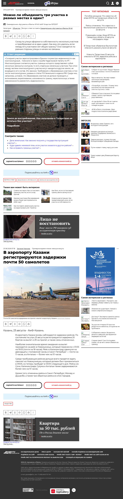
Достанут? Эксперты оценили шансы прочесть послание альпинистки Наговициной (105, 318)
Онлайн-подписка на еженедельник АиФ (87, 452)
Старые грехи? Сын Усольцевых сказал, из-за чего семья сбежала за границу (105, 342)
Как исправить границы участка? (24, 148)
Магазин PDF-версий (61, 452)
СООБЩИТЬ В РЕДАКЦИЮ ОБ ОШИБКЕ (79, 457)
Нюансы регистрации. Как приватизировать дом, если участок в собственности (62, 200)
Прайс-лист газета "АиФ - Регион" (69, 454)
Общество (16, 28)
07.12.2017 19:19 (8, 10)
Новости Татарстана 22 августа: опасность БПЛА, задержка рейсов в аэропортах (100, 57)
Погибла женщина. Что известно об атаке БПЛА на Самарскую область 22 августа (100, 18)
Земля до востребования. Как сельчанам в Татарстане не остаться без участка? (39, 119)
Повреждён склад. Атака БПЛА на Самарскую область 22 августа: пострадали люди (100, 37)
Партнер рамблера (41, 490)
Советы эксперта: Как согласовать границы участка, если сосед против (27, 192)
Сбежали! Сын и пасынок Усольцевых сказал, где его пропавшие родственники (106, 95)
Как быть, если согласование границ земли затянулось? (63, 191)
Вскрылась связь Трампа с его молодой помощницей (102, 124)
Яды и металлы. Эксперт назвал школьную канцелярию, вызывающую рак (103, 79)
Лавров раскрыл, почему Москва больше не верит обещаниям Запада (104, 140)
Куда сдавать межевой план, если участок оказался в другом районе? (41, 145)
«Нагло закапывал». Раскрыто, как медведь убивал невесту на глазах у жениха (105, 303)
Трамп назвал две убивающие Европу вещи (105, 156)
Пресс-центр (46, 452)
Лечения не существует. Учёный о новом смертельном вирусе (104, 310)
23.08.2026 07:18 (9, 249)
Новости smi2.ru (11, 239)
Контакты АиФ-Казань (45, 454)
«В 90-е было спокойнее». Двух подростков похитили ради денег (104, 110)
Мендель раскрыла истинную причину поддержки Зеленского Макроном (103, 133)
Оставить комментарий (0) (61, 161)
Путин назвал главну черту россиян (104, 147)
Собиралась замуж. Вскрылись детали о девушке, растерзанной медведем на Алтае (104, 334)
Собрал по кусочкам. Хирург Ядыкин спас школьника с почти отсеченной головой (105, 71)
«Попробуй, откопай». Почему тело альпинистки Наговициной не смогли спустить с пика (105, 87)
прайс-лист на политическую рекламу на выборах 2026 (42, 457)
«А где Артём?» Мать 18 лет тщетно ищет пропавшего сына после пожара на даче (105, 103)
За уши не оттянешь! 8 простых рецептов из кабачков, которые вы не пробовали (106, 326)
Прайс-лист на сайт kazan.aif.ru (96, 454)
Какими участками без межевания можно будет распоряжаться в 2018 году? (26, 200)
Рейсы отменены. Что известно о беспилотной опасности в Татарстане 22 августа (100, 28)
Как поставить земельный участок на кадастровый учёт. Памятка (26, 207)
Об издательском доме (30, 452)
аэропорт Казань (63, 318)
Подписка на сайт (28, 454)
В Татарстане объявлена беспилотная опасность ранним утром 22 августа (100, 47)
